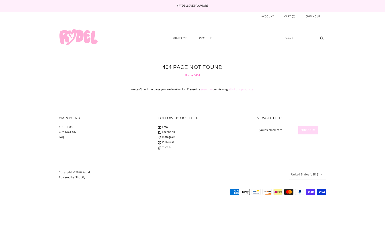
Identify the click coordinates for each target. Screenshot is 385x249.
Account (267, 16)
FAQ (61, 137)
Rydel (86, 172)
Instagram (168, 137)
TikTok (166, 147)
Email (165, 127)
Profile (205, 38)
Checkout (313, 16)
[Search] (321, 38)
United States (305, 174)
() (289, 16)
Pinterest (167, 142)
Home (189, 75)
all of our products (240, 89)
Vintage (180, 38)
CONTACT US (67, 132)
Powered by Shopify (72, 177)
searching (207, 89)
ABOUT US (65, 127)
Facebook (168, 132)
